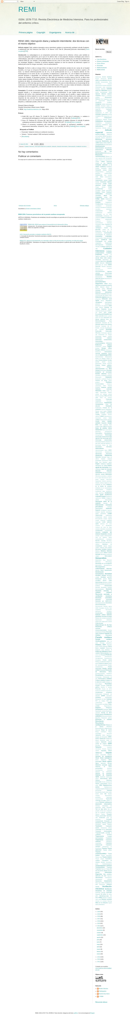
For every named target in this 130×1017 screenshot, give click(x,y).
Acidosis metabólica (107, 85)
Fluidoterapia (108, 402)
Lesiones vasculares (100, 528)
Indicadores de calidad (101, 465)
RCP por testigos (100, 700)
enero (98, 954)
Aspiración (97, 137)
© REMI (101, 996)
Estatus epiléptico (107, 365)
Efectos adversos (100, 319)
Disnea (102, 300)
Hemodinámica (108, 433)
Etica (107, 368)
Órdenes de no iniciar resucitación (103, 618)
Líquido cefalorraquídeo (106, 535)
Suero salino (109, 792)
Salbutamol (98, 735)
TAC (105, 793)
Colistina (110, 200)
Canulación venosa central (103, 170)
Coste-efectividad (108, 238)
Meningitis (97, 554)
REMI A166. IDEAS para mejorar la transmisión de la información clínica (48, 224)
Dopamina (103, 309)
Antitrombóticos (99, 126)
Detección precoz (99, 278)
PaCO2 (104, 631)
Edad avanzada (99, 315)
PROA (110, 671)
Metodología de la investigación (103, 563)
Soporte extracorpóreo (101, 783)
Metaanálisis (100, 558)
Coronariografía (108, 232)
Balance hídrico (103, 142)
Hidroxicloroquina (99, 450)
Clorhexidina (99, 193)
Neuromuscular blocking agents (103, 606)
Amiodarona (98, 102)
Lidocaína (97, 532)
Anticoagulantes (108, 121)
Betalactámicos (99, 149)
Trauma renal (98, 857)
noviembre (100, 930)
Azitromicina (109, 137)
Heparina (103, 441)
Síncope (110, 763)
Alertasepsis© (108, 97)
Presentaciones (108, 658)
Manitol (105, 545)
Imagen (97, 464)
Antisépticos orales (107, 124)
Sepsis (109, 753)
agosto (99, 937)
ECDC (100, 312)
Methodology (109, 561)
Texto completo (76, 122)
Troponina (109, 867)
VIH (111, 896)
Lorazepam (109, 539)
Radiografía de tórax (100, 699)
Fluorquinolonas (99, 404)
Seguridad (103, 750)
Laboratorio (103, 513)
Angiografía (109, 109)
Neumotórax (109, 602)
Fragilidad (104, 414)
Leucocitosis (109, 528)
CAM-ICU (109, 163)
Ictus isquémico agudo (105, 462)
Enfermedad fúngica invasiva (103, 336)
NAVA (96, 584)
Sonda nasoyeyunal (107, 781)
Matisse (110, 547)
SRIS (100, 785)
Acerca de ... (71, 32)
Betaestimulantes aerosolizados (103, 147)
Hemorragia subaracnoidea (103, 440)
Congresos (98, 221)
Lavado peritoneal (100, 520)
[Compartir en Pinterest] (43, 144)
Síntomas (109, 770)
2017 (98, 918)
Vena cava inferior (99, 882)
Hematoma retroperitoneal (103, 431)
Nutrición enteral (100, 614)
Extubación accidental (100, 378)
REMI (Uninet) (101, 69)
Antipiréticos (98, 124)
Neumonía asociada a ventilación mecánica (103, 595)
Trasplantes (109, 838)
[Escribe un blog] (37, 144)
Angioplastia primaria (103, 110)
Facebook (109, 378)
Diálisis (106, 283)
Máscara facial (103, 547)
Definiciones (109, 263)
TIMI (96, 817)
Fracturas (102, 412)
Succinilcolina (98, 792)
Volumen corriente (106, 899)
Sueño (103, 792)
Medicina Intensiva (106, 551)
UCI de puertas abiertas (101, 870)
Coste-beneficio (99, 238)
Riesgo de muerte (106, 730)
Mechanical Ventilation (101, 549)
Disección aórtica (100, 288)
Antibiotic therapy (107, 119)
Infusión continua (99, 482)
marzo (99, 949)
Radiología (109, 699)
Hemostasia (98, 441)
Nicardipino (101, 608)
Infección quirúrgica (107, 472)
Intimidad (109, 506)
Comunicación (98, 215)
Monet (102, 570)
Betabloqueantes (100, 146)
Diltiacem (102, 287)
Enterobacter (109, 350)
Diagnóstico (99, 283)
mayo (98, 944)
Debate (105, 261)
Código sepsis (99, 199)
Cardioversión (98, 175)
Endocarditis (98, 331)
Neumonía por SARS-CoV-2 (103, 601)
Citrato (103, 192)
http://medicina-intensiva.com (32, 109)
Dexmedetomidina (100, 281)
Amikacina (109, 100)
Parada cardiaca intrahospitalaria (103, 640)
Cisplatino (97, 192)
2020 (98, 911)
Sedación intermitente (62, 146)
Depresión (98, 266)
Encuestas (100, 65)
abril (98, 947)
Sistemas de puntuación (103, 773)
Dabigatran (103, 256)
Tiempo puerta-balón (100, 815)
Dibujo (110, 283)
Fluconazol (109, 401)
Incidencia (103, 463)
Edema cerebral (108, 315)
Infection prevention (107, 481)
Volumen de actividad (101, 901)
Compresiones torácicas (103, 212)
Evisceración (98, 377)
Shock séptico (107, 761)
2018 (98, 916)
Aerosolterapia (103, 92)
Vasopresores (108, 881)
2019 (98, 914)
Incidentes (109, 463)
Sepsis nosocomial (100, 754)
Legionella (97, 522)
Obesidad (104, 616)
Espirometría (98, 363)
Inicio (55, 205)
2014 (98, 926)
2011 (98, 961)
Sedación (54, 146)
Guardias (109, 426)
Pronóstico (108, 684)
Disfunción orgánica (101, 297)
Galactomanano (108, 416)
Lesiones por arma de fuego (103, 527)
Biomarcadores (99, 153)
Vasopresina (98, 881)
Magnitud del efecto (100, 542)
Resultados (25, 136)
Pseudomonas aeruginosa (103, 692)
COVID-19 (104, 239)
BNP (104, 158)
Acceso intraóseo (107, 76)
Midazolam (109, 568)
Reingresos (109, 707)
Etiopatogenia (103, 370)
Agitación (97, 93)
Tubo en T (103, 869)
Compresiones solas (103, 210)
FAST (104, 385)
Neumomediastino (99, 589)
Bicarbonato (98, 151)
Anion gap (109, 112)
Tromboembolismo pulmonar (103, 865)
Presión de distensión (100, 661)
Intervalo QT (107, 503)
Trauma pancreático (106, 855)
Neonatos (97, 587)
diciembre (100, 928)
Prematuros (98, 656)
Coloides (97, 202)
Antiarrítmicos (98, 119)
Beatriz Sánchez (103, 988)
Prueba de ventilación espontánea (103, 690)
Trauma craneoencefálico (100, 852)
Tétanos (97, 814)
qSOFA (103, 695)
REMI (27, 9)
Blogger (92, 1013)
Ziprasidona (102, 904)
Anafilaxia (109, 102)
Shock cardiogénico (106, 758)
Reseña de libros (106, 712)
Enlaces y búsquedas (103, 61)
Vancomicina (99, 877)
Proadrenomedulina (100, 673)
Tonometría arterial (100, 824)
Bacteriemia (98, 139)
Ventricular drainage (100, 892)
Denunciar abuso (101, 1002)
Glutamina (103, 423)
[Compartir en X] (39, 144)
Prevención (102, 670)
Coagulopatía (98, 197)
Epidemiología (104, 355)
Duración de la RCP (105, 310)
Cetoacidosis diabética (106, 181)
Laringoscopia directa (101, 517)
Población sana (99, 649)
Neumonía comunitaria (103, 597)
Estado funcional (107, 363)
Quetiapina (98, 697)
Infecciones (108, 474)
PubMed (73, 118)
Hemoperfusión (99, 435)
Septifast (110, 754)
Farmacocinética (99, 384)
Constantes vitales (99, 224)
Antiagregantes (108, 117)
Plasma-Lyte (109, 648)
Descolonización (99, 269)
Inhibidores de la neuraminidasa (103, 488)
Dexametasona (108, 278)
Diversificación (108, 304)
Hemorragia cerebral (100, 436)
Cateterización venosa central (103, 180)
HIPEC (110, 450)
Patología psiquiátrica (106, 642)
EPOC (110, 355)
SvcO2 (97, 793)
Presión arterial (107, 660)
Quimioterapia (108, 697)
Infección (97, 471)
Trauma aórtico (107, 850)
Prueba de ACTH (107, 688)
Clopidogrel (109, 192)
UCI (111, 869)
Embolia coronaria (99, 327)
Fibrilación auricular (106, 387)
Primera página (25, 32)
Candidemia (103, 166)
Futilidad (102, 416)
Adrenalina (104, 90)
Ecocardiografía (99, 314)
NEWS (97, 608)
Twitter (108, 869)
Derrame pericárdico (107, 266)
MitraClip (97, 570)
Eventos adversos (100, 373)
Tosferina (109, 824)
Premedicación (108, 656)
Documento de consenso (101, 305)
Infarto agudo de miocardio (103, 466)
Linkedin (97, 535)
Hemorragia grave (107, 438)
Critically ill (97, 246)
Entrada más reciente (25, 205)
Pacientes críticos (103, 626)
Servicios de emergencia (103, 756)
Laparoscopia (98, 515)
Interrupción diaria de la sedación (43, 146)
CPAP (110, 239)
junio (98, 942)
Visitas (100, 897)
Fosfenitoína (98, 407)
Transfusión (98, 826)
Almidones (98, 99)
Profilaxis (109, 678)
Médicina (97, 551)
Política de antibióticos (101, 651)
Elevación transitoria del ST (103, 326)
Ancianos (97, 105)
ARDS (110, 126)
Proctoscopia (98, 677)
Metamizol (109, 560)
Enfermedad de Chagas (105, 334)
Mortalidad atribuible (100, 575)
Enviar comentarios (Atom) (33, 208)
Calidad (97, 161)
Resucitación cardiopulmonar (100, 724)
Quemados (109, 695)
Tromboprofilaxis (100, 867)
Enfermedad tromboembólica (103, 339)
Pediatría (98, 644)
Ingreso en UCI (108, 482)
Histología (103, 457)
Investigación (104, 510)
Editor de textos (99, 317)
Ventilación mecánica (81, 146)
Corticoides (108, 236)
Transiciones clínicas (106, 827)
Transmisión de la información (103, 829)
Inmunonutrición (99, 489)
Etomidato (109, 370)
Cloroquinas (109, 193)
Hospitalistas (98, 460)
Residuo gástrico (99, 714)
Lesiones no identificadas (103, 525)
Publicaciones (98, 694)
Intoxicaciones (99, 508)
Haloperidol (98, 429)
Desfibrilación (99, 275)
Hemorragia (108, 435)
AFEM (110, 92)
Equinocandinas (99, 356)
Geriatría (110, 419)
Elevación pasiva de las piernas (103, 324)
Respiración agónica (106, 717)
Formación (109, 406)
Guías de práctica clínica (103, 428)
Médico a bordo (108, 552)
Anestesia (103, 105)
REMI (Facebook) (102, 67)
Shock (97, 758)
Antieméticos (98, 122)
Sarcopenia (104, 736)
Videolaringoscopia (104, 896)
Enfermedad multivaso (103, 338)
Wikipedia (105, 902)
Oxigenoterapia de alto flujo (103, 625)
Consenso (109, 221)
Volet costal (98, 899)
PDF (26, 51)
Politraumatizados (104, 653)
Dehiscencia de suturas (101, 264)
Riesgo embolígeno (100, 731)
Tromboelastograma (107, 863)
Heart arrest (105, 429)
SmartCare (102, 776)
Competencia (109, 202)
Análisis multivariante (107, 104)
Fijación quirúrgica (99, 395)
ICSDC (110, 460)
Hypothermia (105, 460)
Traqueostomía (99, 836)
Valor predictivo (107, 874)
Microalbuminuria (108, 565)
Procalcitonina (99, 675)
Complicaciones (99, 204)
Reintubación (99, 709)
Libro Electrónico (101, 59)
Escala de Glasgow (100, 358)
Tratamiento (99, 840)
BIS (105, 153)
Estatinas (97, 365)
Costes (97, 239)
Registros (98, 707)
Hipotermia (108, 455)
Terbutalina (109, 807)
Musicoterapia (98, 582)
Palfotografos (102, 991)
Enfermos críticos (103, 345)
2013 (98, 957)
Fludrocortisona (99, 402)
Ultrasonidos (108, 872)
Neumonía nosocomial (103, 599)
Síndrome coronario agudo (103, 765)
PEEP (104, 644)
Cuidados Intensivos (29, 146)
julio (98, 939)
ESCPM (97, 361)
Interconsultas (108, 499)
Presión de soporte (103, 663)
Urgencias (98, 874)
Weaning (110, 901)
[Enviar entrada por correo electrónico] (31, 144)
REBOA (110, 702)
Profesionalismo (102, 678)
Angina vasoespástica (106, 107)
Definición (102, 263)
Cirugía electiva (100, 187)
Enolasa (97, 348)
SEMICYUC (98, 753)
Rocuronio (109, 733)
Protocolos (98, 688)
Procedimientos (108, 675)
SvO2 (101, 793)
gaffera (76, 1013)
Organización (98, 619)
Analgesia (98, 104)
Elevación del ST (107, 322)
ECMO (110, 312)
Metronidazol (98, 565)
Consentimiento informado (103, 222)
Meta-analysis (108, 556)
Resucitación (99, 721)
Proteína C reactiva (106, 687)
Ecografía (106, 314)
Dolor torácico (99, 307)
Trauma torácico (107, 857)
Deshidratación (108, 275)
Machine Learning (100, 540)
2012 (98, 959)
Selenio (110, 750)
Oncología (109, 616)
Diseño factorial (107, 290)
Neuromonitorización (100, 604)
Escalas (110, 360)
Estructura (97, 367)
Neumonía (109, 589)
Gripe (101, 426)
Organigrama (55, 32)
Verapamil (97, 894)
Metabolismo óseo (100, 560)
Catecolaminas (108, 176)
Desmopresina (98, 276)
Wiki (102, 902)
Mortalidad (108, 573)
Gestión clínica (100, 421)
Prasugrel (103, 654)
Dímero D (109, 287)
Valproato (109, 875)
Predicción (109, 655)
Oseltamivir (109, 619)
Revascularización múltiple (101, 728)
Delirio (110, 264)
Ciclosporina (98, 183)
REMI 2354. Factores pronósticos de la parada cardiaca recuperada (41, 214)
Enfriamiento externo (100, 346)
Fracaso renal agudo (101, 411)
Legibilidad (109, 520)
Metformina (98, 561)
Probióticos (109, 673)
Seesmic (104, 748)
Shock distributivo (100, 759)
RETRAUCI (109, 726)
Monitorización (108, 570)
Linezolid (109, 534)
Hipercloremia (98, 452)
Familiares (109, 382)
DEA (102, 261)
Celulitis (97, 181)
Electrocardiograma (100, 321)
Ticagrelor (109, 814)
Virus (96, 897)
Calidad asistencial (106, 161)
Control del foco (107, 231)
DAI (107, 256)
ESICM (103, 361)
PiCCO (97, 646)
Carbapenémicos (99, 171)
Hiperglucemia (108, 452)
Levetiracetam (98, 530)
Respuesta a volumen (103, 719)
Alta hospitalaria (105, 99)
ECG (105, 312)
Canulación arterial (106, 168)
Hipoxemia (98, 457)
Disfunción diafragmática (103, 292)
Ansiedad (98, 114)
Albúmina (103, 93)
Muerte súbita (107, 580)
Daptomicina (105, 259)
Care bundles (108, 175)
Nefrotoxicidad (108, 585)
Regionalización (108, 705)
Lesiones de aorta (106, 523)
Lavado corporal (107, 518)
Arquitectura (98, 128)
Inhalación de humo (100, 484)
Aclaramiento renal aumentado (103, 87)
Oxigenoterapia (99, 623)
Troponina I (98, 869)
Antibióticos (99, 121)
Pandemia (101, 633)
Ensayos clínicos (100, 350)
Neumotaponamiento (100, 602)
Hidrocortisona (99, 448)
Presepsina (98, 660)
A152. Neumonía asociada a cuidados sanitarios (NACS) (35, 234)
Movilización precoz (101, 578)
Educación (106, 317)
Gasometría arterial (100, 418)
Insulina (103, 498)
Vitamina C (105, 897)
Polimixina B (108, 649)
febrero (99, 951)
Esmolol (110, 361)
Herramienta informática (103, 446)
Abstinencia (98, 76)
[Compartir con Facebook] (41, 144)
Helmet (110, 429)
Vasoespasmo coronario (103, 879)
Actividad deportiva (100, 88)
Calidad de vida (100, 163)
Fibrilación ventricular (103, 389)
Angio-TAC (97, 109)
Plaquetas (105, 646)
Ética (110, 368)
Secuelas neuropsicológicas (103, 745)
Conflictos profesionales (103, 219)
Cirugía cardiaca (107, 185)
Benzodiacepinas (108, 144)
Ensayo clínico (107, 348)
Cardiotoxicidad (108, 173)
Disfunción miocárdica (100, 293)
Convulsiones (98, 232)
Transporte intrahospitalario (103, 831)
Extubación (109, 377)
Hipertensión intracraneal (103, 453)
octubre (99, 932)
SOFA (110, 778)
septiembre (100, 935)
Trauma (104, 848)
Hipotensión (98, 455)
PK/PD (100, 646)
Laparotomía (109, 515)
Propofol (97, 685)
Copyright (41, 32)
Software (97, 780)
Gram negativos (104, 424)
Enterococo (98, 351)
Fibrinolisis (98, 390)
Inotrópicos (109, 489)
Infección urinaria (100, 474)
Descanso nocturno (103, 268)
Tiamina (103, 814)
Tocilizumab (102, 817)
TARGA (108, 800)
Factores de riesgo (101, 380)
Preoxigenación (99, 658)
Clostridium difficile (101, 195)
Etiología (97, 370)
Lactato (110, 513)
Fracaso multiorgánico (106, 409)
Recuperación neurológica (101, 704)
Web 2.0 (97, 902)
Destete (109, 276)
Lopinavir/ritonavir (99, 539)
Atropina (103, 137)
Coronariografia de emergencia (103, 234)
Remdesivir (105, 709)
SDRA (110, 743)
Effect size (109, 319)
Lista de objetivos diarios (103, 537)
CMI (111, 195)
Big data (108, 151)
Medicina (109, 549)
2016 (98, 921)
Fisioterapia (98, 399)
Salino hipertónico (107, 735)
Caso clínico (99, 176)
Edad (110, 314)
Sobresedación (72, 146)
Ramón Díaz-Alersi (104, 994)
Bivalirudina (109, 153)
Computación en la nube (103, 214)
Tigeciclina (109, 815)
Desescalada (108, 273)
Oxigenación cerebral (107, 621)
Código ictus (108, 197)
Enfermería (109, 343)
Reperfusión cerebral (100, 711)
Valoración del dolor (100, 875)
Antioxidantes (108, 122)
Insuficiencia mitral (100, 491)
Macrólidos (109, 540)
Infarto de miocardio (106, 469)
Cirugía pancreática (107, 190)
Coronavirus (98, 236)
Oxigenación (98, 621)
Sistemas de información (103, 771)
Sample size (98, 736)
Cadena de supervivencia (105, 159)
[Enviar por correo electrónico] (35, 144)
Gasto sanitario (103, 419)
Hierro (106, 450)
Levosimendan (108, 530)
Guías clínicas (101, 63)
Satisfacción (103, 738)
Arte (96, 130)
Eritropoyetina (108, 356)
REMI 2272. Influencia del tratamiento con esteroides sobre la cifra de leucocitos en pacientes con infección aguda (51, 240)
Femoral (110, 385)
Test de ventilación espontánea (103, 812)
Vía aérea (103, 894)
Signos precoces (100, 763)
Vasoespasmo (108, 877)
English (110, 346)
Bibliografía (109, 149)
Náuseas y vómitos (107, 582)
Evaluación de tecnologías (103, 372)
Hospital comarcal (106, 458)
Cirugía (104, 183)
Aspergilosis (109, 136)
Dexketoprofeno (99, 280)
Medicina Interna (99, 552)
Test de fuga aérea (101, 809)
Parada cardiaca (103, 637)
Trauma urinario (99, 858)
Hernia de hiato (107, 445)
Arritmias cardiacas (107, 128)
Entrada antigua (84, 205)
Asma (104, 136)
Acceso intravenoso (100, 78)
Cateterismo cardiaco (103, 178)
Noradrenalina (98, 613)
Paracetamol (109, 635)
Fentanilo (97, 387)
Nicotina (107, 608)
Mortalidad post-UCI (106, 577)
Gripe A (105, 426)
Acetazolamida (104, 82)
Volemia (110, 897)
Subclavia (109, 790)
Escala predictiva (103, 360)
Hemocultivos (98, 433)
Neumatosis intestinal (106, 587)
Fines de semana (106, 397)
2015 (98, 923)
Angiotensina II (99, 112)
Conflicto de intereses (106, 217)
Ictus (96, 462)
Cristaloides (109, 244)
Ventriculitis (109, 892)
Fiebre (104, 390)
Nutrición (109, 613)
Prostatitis (103, 685)
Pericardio (109, 644)
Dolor (110, 305)
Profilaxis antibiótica (100, 680)
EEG (110, 317)
